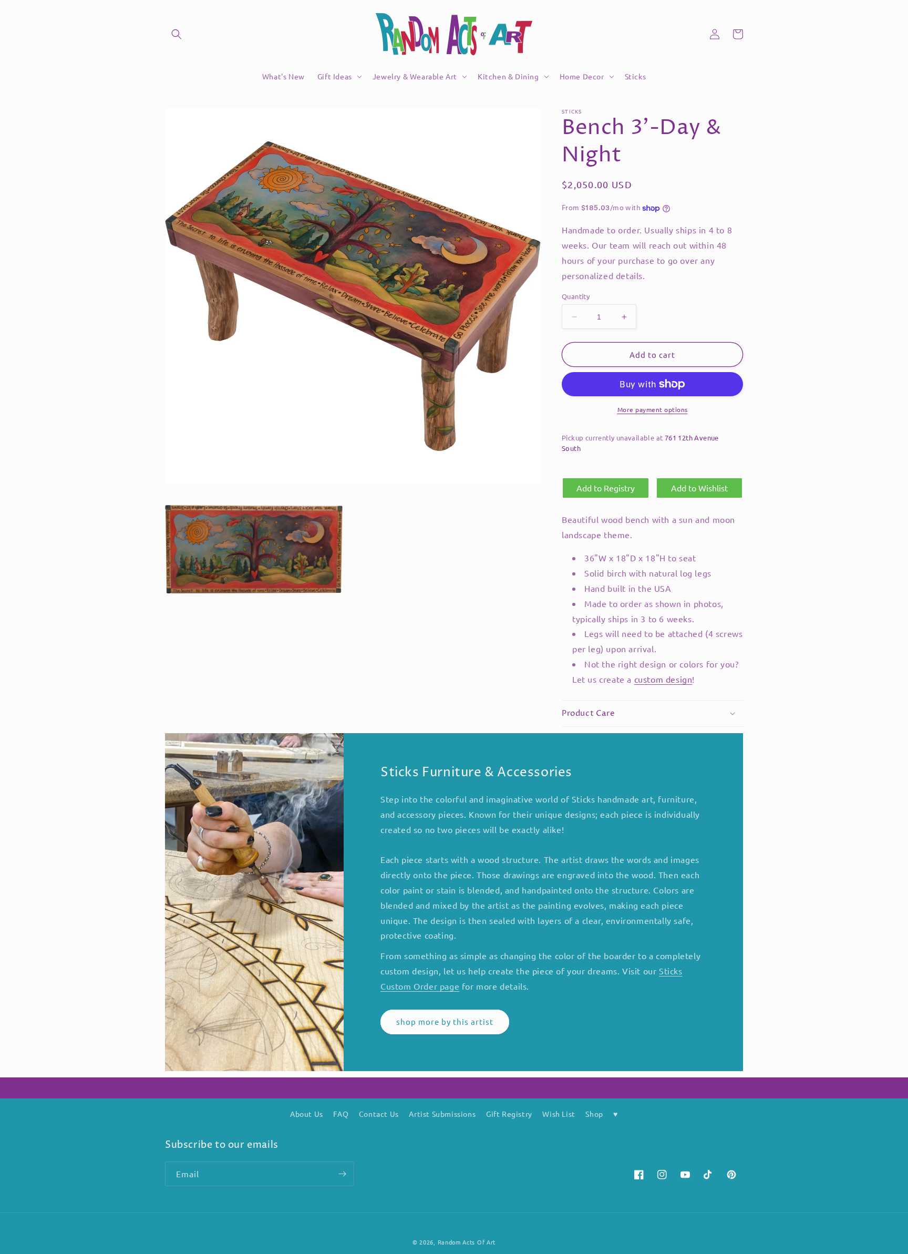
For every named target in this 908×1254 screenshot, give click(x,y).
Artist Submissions (442, 1113)
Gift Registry (509, 1113)
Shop (594, 1113)
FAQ (340, 1113)
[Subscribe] (342, 1174)
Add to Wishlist (699, 487)
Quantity (576, 296)
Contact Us (379, 1113)
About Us (306, 1113)
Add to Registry (605, 487)
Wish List (558, 1113)
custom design (663, 679)
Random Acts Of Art (467, 1242)
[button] (176, 34)
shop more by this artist (444, 1021)
